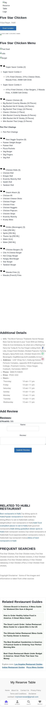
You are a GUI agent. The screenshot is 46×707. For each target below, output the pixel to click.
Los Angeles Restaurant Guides (28, 664)
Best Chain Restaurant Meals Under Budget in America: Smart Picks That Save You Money (23, 656)
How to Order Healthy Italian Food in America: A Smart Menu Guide (20, 616)
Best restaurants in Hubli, (10, 514)
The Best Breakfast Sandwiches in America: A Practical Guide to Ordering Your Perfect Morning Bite (23, 644)
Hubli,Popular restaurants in (11, 517)
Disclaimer (32, 694)
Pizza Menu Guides (34, 667)
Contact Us (26, 690)
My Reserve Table (23, 682)
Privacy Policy (36, 690)
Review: (23, 435)
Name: (23, 425)
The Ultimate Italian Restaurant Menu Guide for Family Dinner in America (23, 634)
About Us (16, 690)
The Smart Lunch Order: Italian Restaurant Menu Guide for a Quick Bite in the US (22, 625)
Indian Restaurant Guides (13, 667)
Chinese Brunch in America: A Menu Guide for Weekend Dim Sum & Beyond (22, 608)
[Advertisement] (23, 305)
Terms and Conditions (19, 694)
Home (8, 690)
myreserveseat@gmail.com (26, 697)
